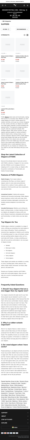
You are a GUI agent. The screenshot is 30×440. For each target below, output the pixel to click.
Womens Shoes (20, 395)
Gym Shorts (12, 403)
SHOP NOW (15, 17)
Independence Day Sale (11, 405)
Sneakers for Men (15, 383)
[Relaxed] (27, 35)
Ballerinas (15, 401)
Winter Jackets (23, 401)
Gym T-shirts (4, 403)
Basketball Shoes (6, 387)
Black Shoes (12, 395)
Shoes (11, 385)
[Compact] (24, 35)
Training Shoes (18, 391)
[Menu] (2, 5)
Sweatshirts (4, 393)
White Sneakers (18, 385)
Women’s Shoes (24, 381)
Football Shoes (9, 391)
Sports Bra (8, 401)
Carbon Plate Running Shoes (20, 407)
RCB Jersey (19, 403)
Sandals (23, 383)
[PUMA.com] (15, 5)
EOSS (3, 401)
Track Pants (18, 393)
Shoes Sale (4, 397)
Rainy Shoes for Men (13, 397)
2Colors (3, 53)
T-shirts (25, 391)
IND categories (7, 21)
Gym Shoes (4, 389)
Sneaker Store (11, 399)
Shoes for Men (15, 381)
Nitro (27, 399)
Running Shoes (6, 383)
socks (12, 308)
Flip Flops (10, 389)
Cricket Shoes (18, 389)
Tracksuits (11, 393)
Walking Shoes (5, 385)
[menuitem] (23, 437)
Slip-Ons (24, 387)
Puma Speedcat (21, 399)
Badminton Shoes (16, 387)
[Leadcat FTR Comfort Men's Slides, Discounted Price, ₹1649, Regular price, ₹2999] (7, 103)
